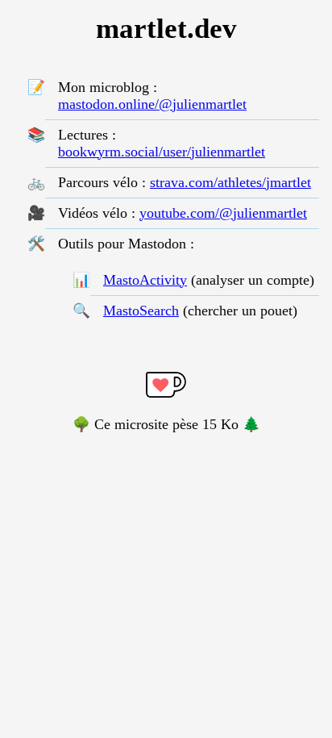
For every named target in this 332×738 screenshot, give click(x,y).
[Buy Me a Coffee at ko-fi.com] (166, 387)
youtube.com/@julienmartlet (223, 213)
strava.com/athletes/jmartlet (230, 182)
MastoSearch (141, 310)
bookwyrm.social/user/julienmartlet (161, 152)
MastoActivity (145, 280)
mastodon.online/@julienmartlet (152, 104)
